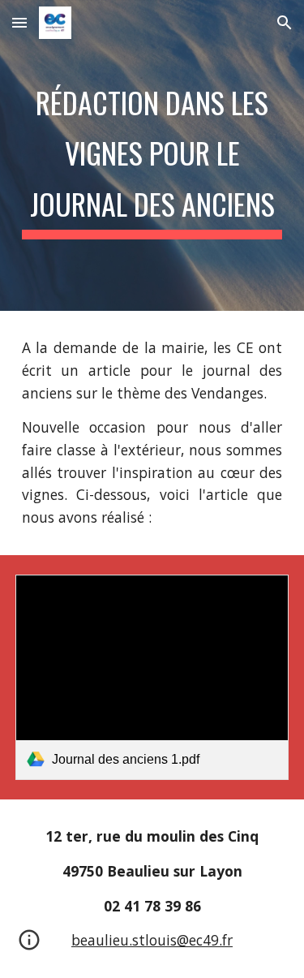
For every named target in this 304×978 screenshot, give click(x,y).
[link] (152, 677)
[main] (152, 155)
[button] (19, 22)
